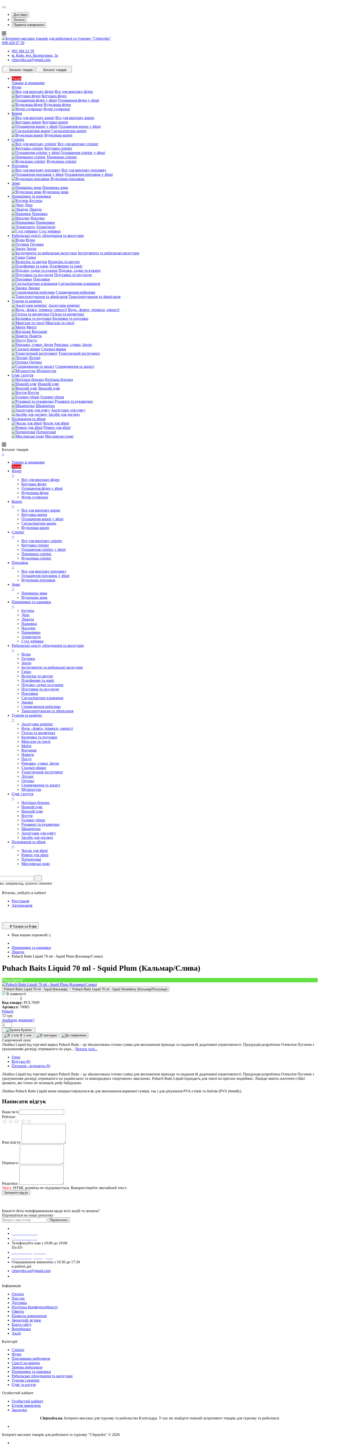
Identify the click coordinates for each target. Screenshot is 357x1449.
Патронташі (46, 432)
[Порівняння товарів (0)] (4, 915)
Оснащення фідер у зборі (78, 100)
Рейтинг (9, 1117)
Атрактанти (45, 227)
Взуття (33, 393)
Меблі (31, 327)
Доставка (20, 14)
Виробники (21, 1329)
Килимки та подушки (70, 318)
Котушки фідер (54, 96)
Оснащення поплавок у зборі (89, 174)
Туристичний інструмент (79, 353)
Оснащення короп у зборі (80, 126)
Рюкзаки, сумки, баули (73, 345)
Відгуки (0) (21, 1061)
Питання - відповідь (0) (31, 1066)
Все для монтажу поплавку (83, 170)
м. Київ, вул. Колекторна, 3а (35, 55)
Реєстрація (20, 901)
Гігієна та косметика (67, 314)
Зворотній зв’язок (26, 1320)
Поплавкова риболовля (31, 1358)
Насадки (38, 218)
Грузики (37, 244)
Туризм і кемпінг (26, 1380)
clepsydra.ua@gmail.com (31, 60)
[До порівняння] (74, 1035)
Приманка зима (55, 187)
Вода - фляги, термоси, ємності (93, 310)
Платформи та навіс (66, 266)
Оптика (35, 362)
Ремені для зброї (56, 427)
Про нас (18, 1298)
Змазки (34, 288)
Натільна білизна (59, 379)
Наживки (40, 214)
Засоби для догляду (64, 414)
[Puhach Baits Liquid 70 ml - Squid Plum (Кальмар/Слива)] (49, 984)
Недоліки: (10, 1183)
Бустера (35, 201)
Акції (16, 1333)
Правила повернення (29, 25)
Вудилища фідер (57, 105)
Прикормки (45, 222)
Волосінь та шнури (64, 262)
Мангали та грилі (59, 323)
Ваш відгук (11, 1142)
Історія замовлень (26, 1405)
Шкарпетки (45, 406)
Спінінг (18, 1350)
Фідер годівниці (56, 109)
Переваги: (10, 1163)
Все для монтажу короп (74, 118)
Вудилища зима (55, 192)
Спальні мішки (53, 349)
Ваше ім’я (10, 1112)
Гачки (31, 257)
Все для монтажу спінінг (78, 144)
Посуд (32, 340)
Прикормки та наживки (31, 1371)
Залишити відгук (16, 1192)
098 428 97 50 (13, 43)
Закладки (19, 1410)
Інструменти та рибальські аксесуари (108, 253)
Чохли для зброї (56, 423)
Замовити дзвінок (29, 1276)
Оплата (19, 20)
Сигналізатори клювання (79, 283)
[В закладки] (46, 1035)
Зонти (31, 249)
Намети (35, 336)
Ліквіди (35, 209)
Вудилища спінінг (62, 161)
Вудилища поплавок (68, 179)
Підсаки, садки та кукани (80, 270)
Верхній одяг (49, 388)
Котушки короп (55, 122)
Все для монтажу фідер (74, 91)
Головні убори (52, 397)
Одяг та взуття (24, 1385)
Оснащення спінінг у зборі (83, 153)
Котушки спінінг (58, 148)
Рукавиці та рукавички (74, 401)
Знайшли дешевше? (18, 1020)
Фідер (16, 1354)
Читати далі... (86, 1049)
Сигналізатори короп (68, 131)
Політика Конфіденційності (35, 1307)
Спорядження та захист (74, 366)
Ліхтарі (34, 358)
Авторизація (22, 905)
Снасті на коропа (26, 1363)
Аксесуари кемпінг (64, 305)
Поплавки (41, 279)
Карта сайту (22, 1324)
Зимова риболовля (27, 1367)
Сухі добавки (50, 231)
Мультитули (46, 371)
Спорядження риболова (75, 292)
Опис (16, 1057)
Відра (30, 240)
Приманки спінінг (62, 157)
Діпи (29, 205)
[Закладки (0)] (3, 920)
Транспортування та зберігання (94, 297)
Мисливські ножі (59, 436)
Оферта (18, 1311)
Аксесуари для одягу (68, 410)
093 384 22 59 (23, 51)
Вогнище (39, 331)
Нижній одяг (48, 384)
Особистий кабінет (27, 1401)
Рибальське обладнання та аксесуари (42, 1376)
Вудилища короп (58, 135)
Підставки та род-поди (73, 275)
